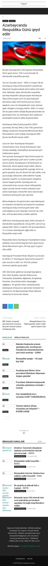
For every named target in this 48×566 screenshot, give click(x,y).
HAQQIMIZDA (20, 559)
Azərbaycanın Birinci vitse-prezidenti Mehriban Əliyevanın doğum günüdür (30, 373)
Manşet (5, 21)
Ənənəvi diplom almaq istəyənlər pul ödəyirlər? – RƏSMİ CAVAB (28, 409)
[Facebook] (4, 306)
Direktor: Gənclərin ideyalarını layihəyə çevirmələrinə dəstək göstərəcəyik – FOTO (28, 450)
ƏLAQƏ (29, 559)
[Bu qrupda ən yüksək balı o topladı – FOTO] (7, 490)
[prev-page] (4, 417)
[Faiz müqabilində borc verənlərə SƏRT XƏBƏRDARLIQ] (8, 397)
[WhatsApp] (16, 306)
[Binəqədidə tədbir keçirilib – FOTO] (7, 464)
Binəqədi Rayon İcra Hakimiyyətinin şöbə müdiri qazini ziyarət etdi (35, 324)
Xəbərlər (12, 21)
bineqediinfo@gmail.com (30, 546)
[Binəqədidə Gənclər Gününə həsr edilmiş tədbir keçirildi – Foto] (7, 477)
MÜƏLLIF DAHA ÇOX (22, 337)
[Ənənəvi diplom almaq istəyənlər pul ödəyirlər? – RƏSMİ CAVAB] (8, 408)
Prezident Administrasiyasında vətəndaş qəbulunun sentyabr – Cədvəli (30, 385)
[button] (4, 11)
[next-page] (7, 417)
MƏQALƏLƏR (7, 337)
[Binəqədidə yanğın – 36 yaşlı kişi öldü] (8, 361)
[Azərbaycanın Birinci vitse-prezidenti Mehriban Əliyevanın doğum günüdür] (8, 373)
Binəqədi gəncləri (20, 456)
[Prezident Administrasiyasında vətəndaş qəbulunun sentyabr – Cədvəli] (8, 385)
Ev (3, 17)
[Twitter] (10, 306)
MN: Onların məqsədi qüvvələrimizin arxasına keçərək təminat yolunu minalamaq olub (11, 325)
